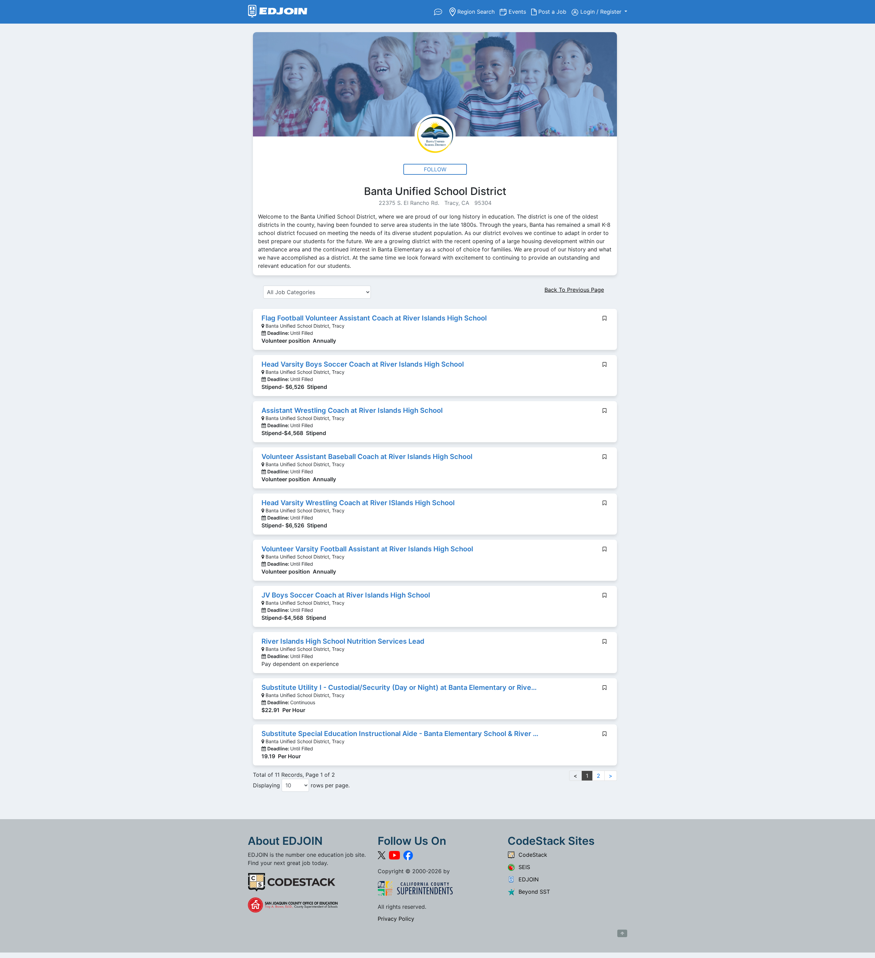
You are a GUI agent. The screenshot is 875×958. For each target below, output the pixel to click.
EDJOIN (527, 879)
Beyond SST (532, 891)
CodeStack (531, 854)
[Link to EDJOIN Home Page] (278, 12)
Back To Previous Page (574, 289)
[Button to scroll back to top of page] (622, 933)
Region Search (478, 11)
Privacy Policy (396, 918)
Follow (435, 169)
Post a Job (554, 11)
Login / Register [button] (601, 11)
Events (520, 11)
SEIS (522, 867)
